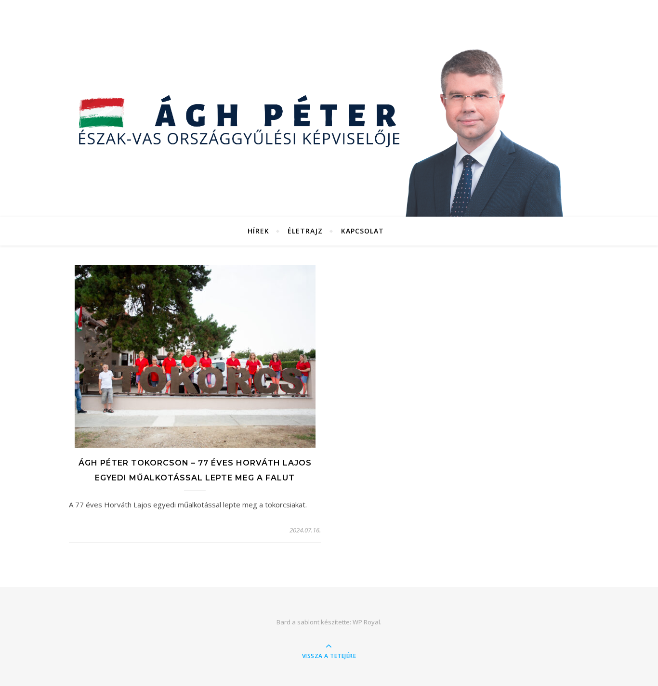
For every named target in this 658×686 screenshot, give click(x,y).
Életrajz (305, 230)
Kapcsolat (362, 230)
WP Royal (366, 622)
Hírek (258, 230)
